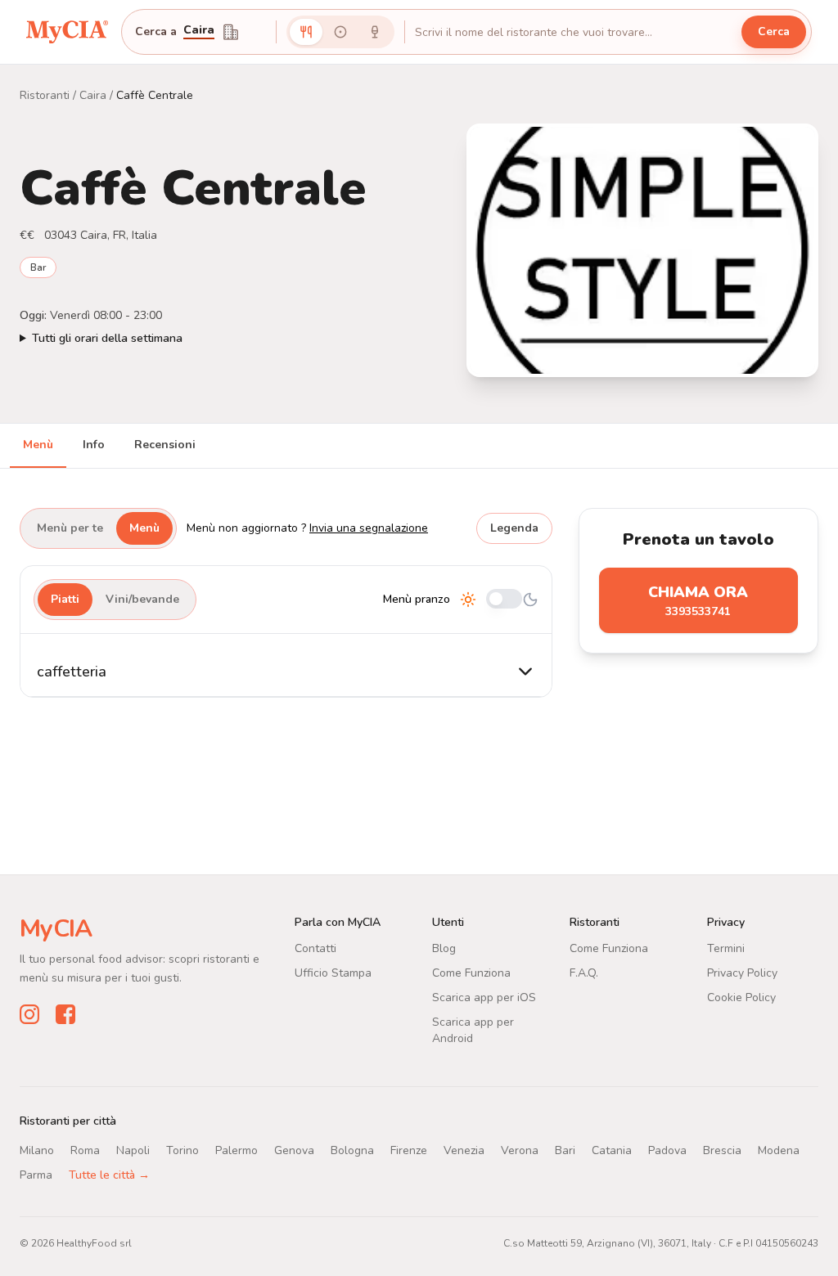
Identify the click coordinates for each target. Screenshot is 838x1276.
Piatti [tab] (65, 599)
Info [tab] (94, 444)
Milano (37, 1150)
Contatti (315, 948)
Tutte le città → (109, 1175)
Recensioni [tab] (165, 444)
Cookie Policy (741, 997)
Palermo (236, 1150)
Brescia (722, 1150)
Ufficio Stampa (333, 973)
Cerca (774, 31)
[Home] (67, 31)
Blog (444, 948)
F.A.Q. (584, 973)
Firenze (408, 1150)
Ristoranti (45, 95)
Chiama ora (698, 600)
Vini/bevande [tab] (142, 599)
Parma (36, 1175)
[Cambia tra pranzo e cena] (504, 600)
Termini (726, 948)
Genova (294, 1150)
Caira (198, 31)
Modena (779, 1150)
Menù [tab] (38, 444)
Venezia (464, 1150)
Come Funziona (471, 973)
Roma (85, 1150)
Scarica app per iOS (484, 997)
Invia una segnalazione (368, 528)
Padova (667, 1150)
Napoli (133, 1150)
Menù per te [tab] (70, 528)
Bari (565, 1150)
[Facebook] (65, 1014)
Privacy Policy (742, 973)
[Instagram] (29, 1014)
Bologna (352, 1150)
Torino (182, 1150)
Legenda (514, 528)
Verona (519, 1150)
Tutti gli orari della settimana (107, 338)
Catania (612, 1150)
